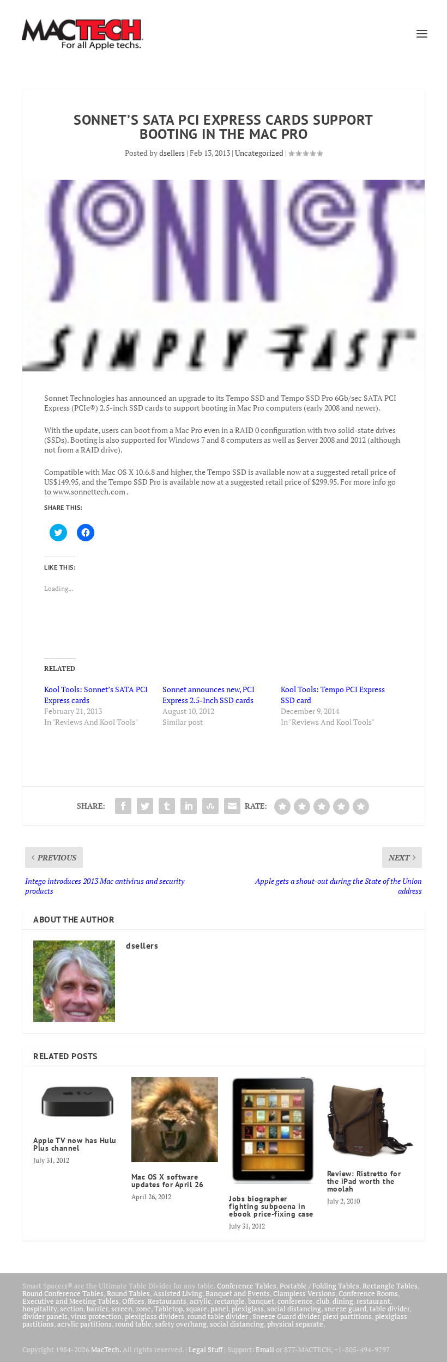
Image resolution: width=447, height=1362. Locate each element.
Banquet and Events (238, 1293)
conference (295, 1301)
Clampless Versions (304, 1293)
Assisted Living (177, 1293)
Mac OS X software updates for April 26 (167, 1180)
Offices (133, 1301)
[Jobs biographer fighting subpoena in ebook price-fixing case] (272, 1130)
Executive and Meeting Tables (70, 1301)
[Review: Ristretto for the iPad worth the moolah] (370, 1118)
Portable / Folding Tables (319, 1286)
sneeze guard (345, 1309)
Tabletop (168, 1309)
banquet (261, 1301)
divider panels (45, 1316)
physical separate (295, 1324)
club (322, 1301)
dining (343, 1301)
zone (143, 1309)
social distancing (294, 1309)
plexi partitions (347, 1316)
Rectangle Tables (390, 1286)
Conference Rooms (368, 1293)
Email (265, 1349)
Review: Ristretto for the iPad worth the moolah (364, 1181)
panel (219, 1309)
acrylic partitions (84, 1324)
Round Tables (128, 1293)
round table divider (218, 1316)
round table (133, 1324)
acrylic (200, 1301)
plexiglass (248, 1309)
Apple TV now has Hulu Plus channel (75, 1144)
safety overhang (181, 1324)
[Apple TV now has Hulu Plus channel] (76, 1101)
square (196, 1309)
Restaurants (167, 1301)
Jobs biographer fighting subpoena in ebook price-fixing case (271, 1206)
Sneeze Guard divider (285, 1316)
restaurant (373, 1301)
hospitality (39, 1309)
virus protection (96, 1316)
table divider (389, 1309)
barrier (97, 1309)
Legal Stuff (205, 1349)
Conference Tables (246, 1286)
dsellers (172, 153)
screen (121, 1309)
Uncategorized (259, 153)
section (71, 1309)
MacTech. (106, 1349)
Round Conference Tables (63, 1293)
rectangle (229, 1301)
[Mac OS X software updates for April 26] (175, 1119)
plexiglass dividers (154, 1316)
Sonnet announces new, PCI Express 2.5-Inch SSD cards (208, 694)
